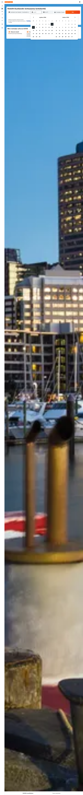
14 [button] (33, 30)
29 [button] (36, 36)
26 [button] (49, 33)
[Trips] (2, 24)
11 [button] (45, 27)
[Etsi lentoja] (2, 6)
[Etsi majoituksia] (2, 8)
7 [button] (33, 27)
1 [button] (36, 24)
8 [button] (36, 27)
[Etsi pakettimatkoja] (2, 14)
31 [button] (71, 36)
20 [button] (52, 30)
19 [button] (56, 33)
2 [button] (39, 24)
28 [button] (33, 36)
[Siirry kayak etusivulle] (9, 2)
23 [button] (39, 33)
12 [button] (56, 30)
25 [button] (45, 33)
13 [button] (52, 27)
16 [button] (39, 30)
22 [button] (36, 33)
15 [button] (36, 30)
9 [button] (39, 27)
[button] (2, 2)
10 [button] (42, 27)
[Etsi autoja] (2, 11)
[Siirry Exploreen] (2, 17)
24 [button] (42, 33)
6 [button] (59, 27)
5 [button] (56, 27)
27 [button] (52, 33)
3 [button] (42, 24)
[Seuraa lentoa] (2, 20)
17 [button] (42, 30)
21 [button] (33, 33)
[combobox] (20, 12)
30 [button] (39, 36)
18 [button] (45, 30)
